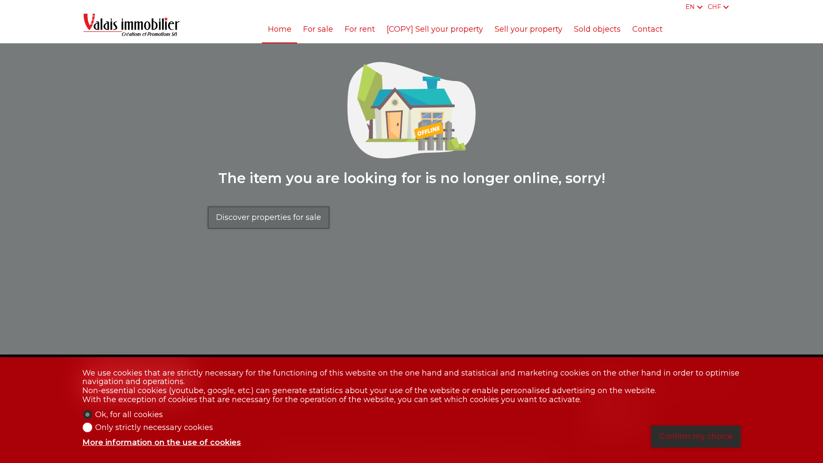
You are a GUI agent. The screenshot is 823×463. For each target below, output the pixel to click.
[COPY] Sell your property (435, 29)
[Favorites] (738, 7)
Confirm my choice (696, 436)
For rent (360, 29)
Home (279, 29)
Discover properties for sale (268, 217)
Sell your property (528, 29)
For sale (318, 29)
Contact (647, 29)
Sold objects (597, 29)
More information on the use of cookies (161, 442)
